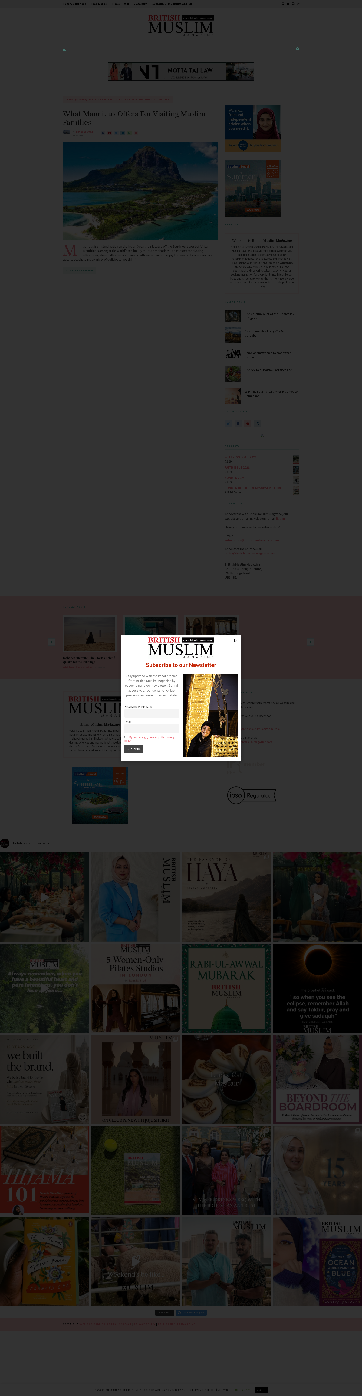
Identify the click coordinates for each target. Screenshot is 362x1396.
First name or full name (138, 706)
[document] (181, 698)
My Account (140, 3)
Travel (116, 3)
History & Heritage (74, 3)
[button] (236, 640)
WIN (126, 3)
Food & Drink (99, 3)
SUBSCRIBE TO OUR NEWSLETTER (172, 3)
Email (127, 721)
